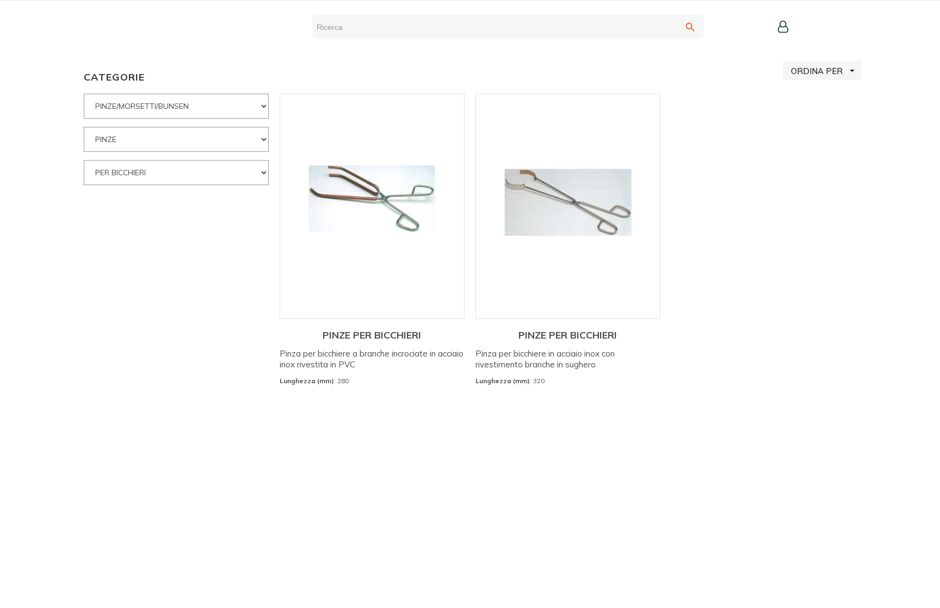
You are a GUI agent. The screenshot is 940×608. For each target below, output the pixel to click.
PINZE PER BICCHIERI (372, 335)
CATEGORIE (114, 77)
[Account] (783, 27)
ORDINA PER (824, 70)
